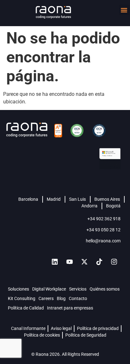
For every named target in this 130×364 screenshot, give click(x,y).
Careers (46, 298)
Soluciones (18, 289)
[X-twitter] (84, 262)
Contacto (78, 298)
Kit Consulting (21, 298)
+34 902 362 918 (104, 218)
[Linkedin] (54, 262)
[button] (124, 10)
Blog (61, 298)
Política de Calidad (26, 307)
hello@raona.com (103, 240)
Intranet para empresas (70, 307)
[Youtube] (69, 262)
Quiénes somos (105, 289)
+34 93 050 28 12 (103, 229)
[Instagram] (114, 262)
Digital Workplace (49, 289)
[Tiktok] (99, 262)
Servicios (77, 289)
